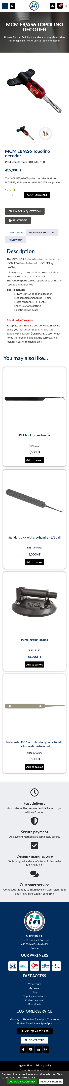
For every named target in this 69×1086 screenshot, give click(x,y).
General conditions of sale (34, 1070)
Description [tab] (16, 232)
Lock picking (44, 37)
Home (7, 37)
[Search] (12, 6)
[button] (5, 6)
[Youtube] (30, 1049)
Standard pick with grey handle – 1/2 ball (34, 537)
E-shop (16, 37)
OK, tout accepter (22, 1081)
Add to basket (37, 194)
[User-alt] (52, 6)
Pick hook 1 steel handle (34, 435)
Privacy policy (43, 1065)
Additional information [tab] (41, 232)
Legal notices (25, 1065)
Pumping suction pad (34, 639)
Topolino (20, 40)
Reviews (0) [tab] (15, 239)
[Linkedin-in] (38, 1049)
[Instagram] (46, 1049)
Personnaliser (51, 1081)
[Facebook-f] (23, 1049)
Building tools (29, 37)
